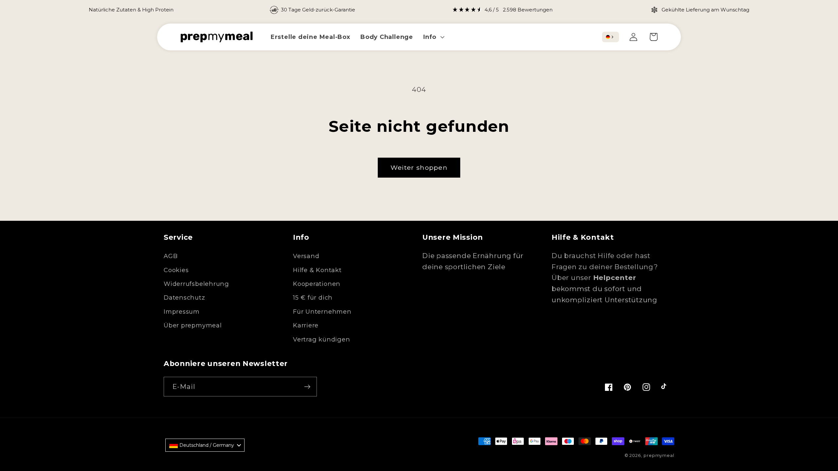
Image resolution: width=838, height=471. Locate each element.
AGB (170, 256)
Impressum (182, 311)
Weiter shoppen (419, 167)
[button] (433, 37)
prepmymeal (659, 455)
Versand (306, 256)
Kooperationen (316, 284)
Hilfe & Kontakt (317, 270)
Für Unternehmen (322, 311)
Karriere (306, 325)
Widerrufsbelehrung (196, 284)
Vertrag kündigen (321, 339)
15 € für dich (313, 297)
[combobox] (610, 37)
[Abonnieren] (307, 387)
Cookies (176, 270)
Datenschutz (184, 297)
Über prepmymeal (193, 325)
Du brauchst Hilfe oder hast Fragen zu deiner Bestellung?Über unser (605, 267)
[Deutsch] (608, 37)
